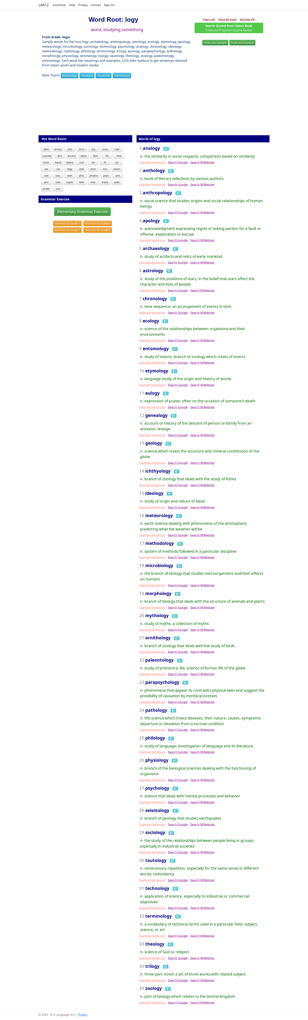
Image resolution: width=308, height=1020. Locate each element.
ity (116, 162)
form (46, 162)
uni (58, 188)
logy (69, 169)
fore (119, 155)
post (106, 175)
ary (93, 149)
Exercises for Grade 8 (97, 230)
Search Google (178, 162)
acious (58, 149)
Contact (96, 5)
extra (84, 155)
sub (58, 182)
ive (46, 169)
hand (58, 162)
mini (93, 169)
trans (105, 182)
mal (81, 169)
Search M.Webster (202, 162)
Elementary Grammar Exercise (82, 211)
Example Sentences (152, 162)
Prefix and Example (242, 42)
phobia (93, 175)
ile (93, 162)
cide (116, 149)
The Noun (87, 75)
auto (105, 149)
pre (118, 175)
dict (60, 155)
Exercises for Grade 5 (67, 223)
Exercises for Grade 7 (67, 230)
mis (105, 169)
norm (117, 169)
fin (107, 155)
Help (72, 5)
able (46, 149)
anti (70, 149)
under (46, 188)
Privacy (83, 5)
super (69, 182)
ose (46, 175)
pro (46, 182)
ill (105, 162)
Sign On (109, 5)
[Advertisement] (154, 109)
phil (81, 175)
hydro (69, 162)
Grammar (59, 5)
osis (58, 175)
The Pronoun (122, 75)
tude (117, 182)
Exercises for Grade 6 (97, 223)
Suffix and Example (215, 42)
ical (81, 162)
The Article (103, 75)
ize (58, 169)
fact (95, 155)
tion (93, 182)
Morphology (69, 75)
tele (81, 182)
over (69, 175)
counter (47, 155)
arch (81, 149)
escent (72, 155)
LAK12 (43, 4)
